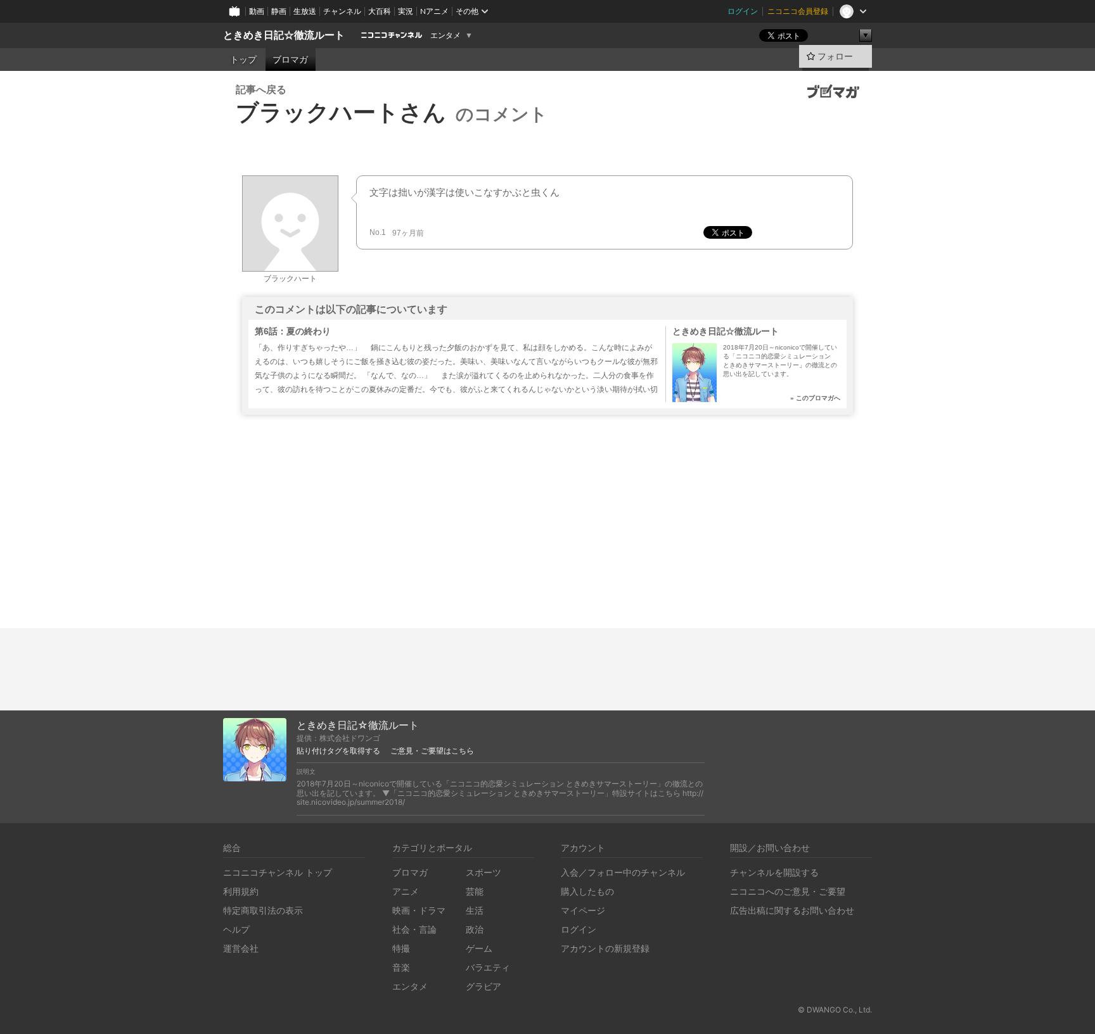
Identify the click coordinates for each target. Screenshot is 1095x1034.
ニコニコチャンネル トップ (277, 872)
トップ (243, 59)
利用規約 (241, 891)
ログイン (742, 11)
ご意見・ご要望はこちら (432, 751)
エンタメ (445, 35)
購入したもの (587, 891)
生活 (474, 910)
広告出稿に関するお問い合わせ (792, 910)
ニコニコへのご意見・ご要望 (787, 891)
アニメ (405, 891)
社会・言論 (414, 929)
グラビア (483, 986)
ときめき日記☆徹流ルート (284, 35)
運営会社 (241, 948)
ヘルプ (236, 929)
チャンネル (342, 11)
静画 (278, 11)
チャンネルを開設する (774, 872)
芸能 (474, 891)
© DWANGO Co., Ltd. (835, 1009)
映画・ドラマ (418, 910)
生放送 (304, 11)
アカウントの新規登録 (605, 948)
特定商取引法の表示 (263, 910)
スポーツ (483, 872)
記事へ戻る (261, 89)
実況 (405, 11)
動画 (256, 11)
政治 (474, 929)
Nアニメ (434, 11)
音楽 (401, 967)
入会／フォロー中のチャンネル (623, 872)
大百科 (379, 11)
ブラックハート (290, 278)
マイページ (583, 910)
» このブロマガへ (815, 397)
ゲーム (479, 948)
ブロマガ (290, 59)
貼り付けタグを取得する (338, 751)
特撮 (401, 948)
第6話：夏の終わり (293, 331)
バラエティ (488, 967)
